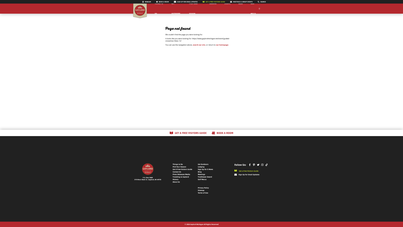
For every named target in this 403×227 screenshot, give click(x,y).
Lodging (201, 167)
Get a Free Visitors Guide (248, 171)
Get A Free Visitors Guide (182, 169)
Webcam (148, 2)
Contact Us (177, 172)
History (175, 179)
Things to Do (178, 164)
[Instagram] (262, 165)
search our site (199, 45)
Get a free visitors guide (215, 2)
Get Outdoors (203, 164)
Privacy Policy (203, 188)
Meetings (201, 174)
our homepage (222, 45)
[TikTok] (266, 165)
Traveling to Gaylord (181, 177)
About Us (176, 182)
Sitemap (201, 190)
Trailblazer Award (205, 177)
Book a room (164, 2)
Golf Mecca (202, 179)
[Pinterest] (254, 165)
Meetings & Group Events (243, 2)
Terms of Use (203, 193)
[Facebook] (249, 165)
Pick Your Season (179, 167)
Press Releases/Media (181, 174)
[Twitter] (258, 165)
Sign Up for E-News (205, 169)
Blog (200, 172)
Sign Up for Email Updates (187, 2)
